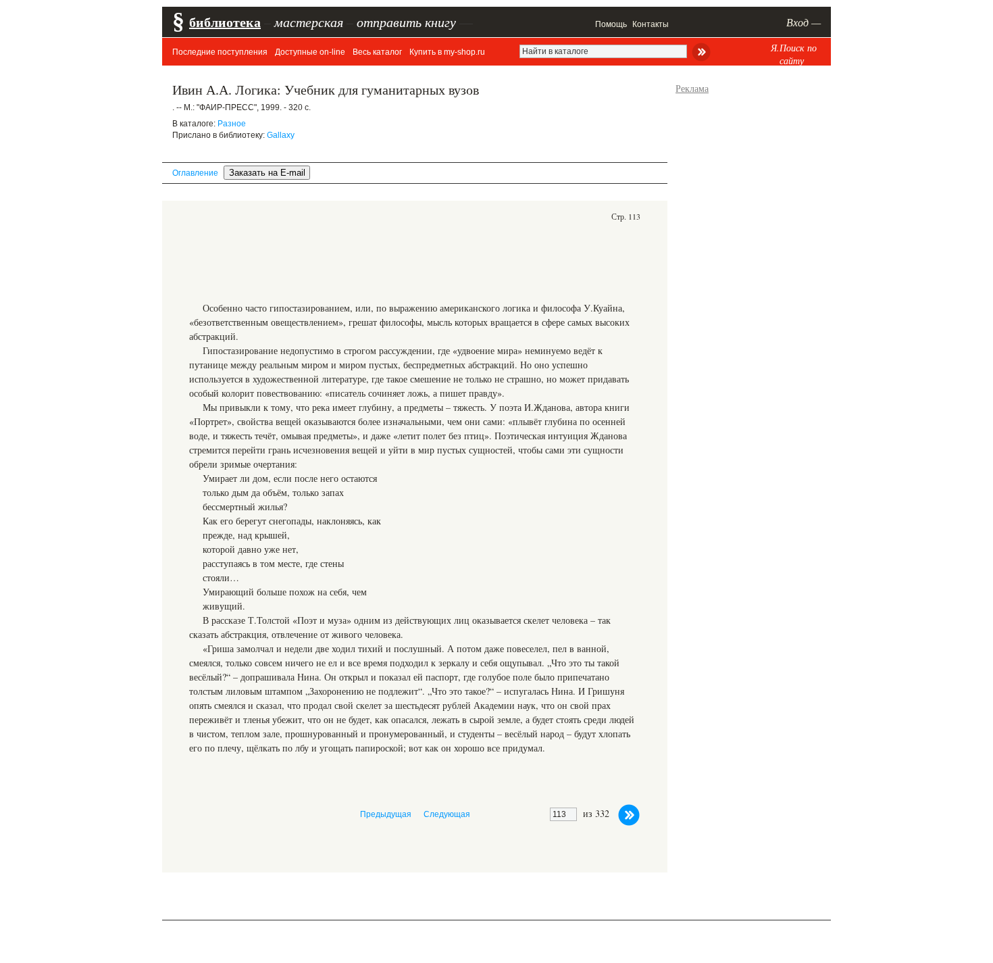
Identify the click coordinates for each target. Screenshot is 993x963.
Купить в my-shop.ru (447, 52)
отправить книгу (406, 21)
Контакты (650, 24)
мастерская (308, 21)
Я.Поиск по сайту (794, 54)
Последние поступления (220, 52)
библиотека (225, 22)
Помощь (611, 24)
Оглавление (195, 173)
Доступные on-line (310, 52)
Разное (232, 123)
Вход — (803, 22)
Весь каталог (377, 52)
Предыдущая (385, 814)
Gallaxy (281, 135)
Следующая (447, 814)
